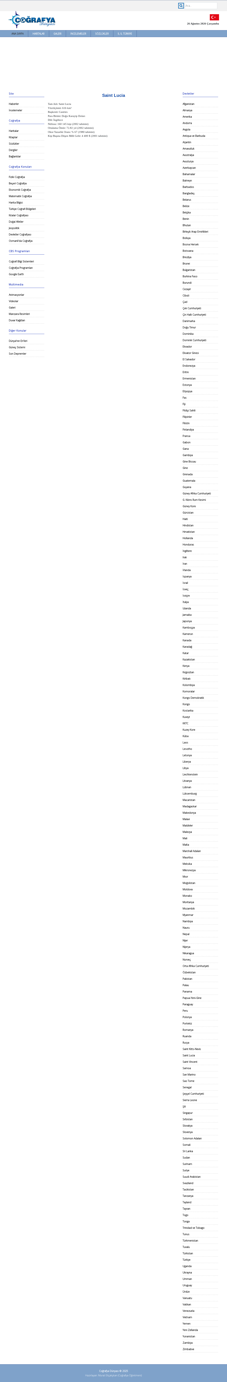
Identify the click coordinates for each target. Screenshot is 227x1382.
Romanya (188, 1029)
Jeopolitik (14, 228)
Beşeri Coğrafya (18, 183)
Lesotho (187, 749)
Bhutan (187, 225)
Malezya (187, 832)
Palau (186, 985)
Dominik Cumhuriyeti (194, 340)
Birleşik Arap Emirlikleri (195, 231)
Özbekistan (189, 972)
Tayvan (186, 1208)
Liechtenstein (190, 774)
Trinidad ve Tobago (193, 1227)
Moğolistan (189, 883)
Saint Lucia (189, 1055)
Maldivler (188, 825)
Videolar (13, 301)
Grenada (188, 474)
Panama (187, 991)
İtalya (186, 602)
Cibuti (186, 295)
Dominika (188, 333)
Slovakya (187, 1125)
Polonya (187, 1017)
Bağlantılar (15, 156)
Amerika (187, 116)
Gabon (186, 442)
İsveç (185, 589)
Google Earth (16, 274)
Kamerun (188, 634)
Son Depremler (17, 353)
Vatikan (187, 1304)
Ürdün (186, 1291)
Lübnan (187, 787)
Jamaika (187, 614)
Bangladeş (189, 193)
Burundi (187, 282)
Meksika (187, 863)
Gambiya (188, 455)
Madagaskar (190, 806)
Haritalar (39, 33)
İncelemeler (78, 33)
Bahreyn (187, 180)
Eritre (186, 372)
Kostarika (188, 710)
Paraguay (188, 1004)
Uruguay (187, 1285)
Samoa (187, 1068)
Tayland (187, 1202)
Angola (186, 129)
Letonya (187, 755)
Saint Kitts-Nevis (192, 1049)
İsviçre (186, 595)
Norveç (187, 959)
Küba (186, 736)
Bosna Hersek (191, 244)
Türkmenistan (190, 1240)
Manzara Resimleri (19, 314)
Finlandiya (188, 429)
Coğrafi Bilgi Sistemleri (21, 261)
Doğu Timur (189, 327)
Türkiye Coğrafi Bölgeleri (22, 209)
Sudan (186, 1157)
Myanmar (188, 915)
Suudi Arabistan (192, 1176)
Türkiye (186, 1259)
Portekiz (187, 1023)
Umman (187, 1279)
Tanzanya (188, 1196)
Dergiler (13, 150)
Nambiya (188, 921)
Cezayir (187, 289)
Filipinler (187, 416)
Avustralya (188, 155)
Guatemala (189, 480)
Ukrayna (187, 1272)
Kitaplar (13, 137)
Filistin (186, 423)
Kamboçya (189, 627)
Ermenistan (189, 378)
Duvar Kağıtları (17, 320)
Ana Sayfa (18, 33)
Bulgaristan (189, 270)
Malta (186, 844)
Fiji (184, 404)
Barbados (188, 187)
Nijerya (186, 946)
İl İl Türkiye (125, 33)
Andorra (187, 123)
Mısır (185, 876)
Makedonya (189, 812)
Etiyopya (187, 391)
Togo (185, 1215)
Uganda (187, 1266)
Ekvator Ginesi (191, 353)
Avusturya (188, 161)
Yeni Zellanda (190, 1330)
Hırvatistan (189, 531)
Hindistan (188, 525)
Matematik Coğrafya (20, 196)
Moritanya (188, 902)
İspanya (187, 576)
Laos (185, 742)
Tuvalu (186, 1247)
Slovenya (188, 1132)
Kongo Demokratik (193, 697)
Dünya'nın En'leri (18, 341)
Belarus (187, 199)
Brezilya (187, 257)
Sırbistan (188, 1119)
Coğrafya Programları (21, 267)
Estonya (187, 385)
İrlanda (187, 570)
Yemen (186, 1323)
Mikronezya (189, 870)
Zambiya (188, 1342)
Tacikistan (188, 1189)
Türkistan (188, 1253)
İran (185, 563)
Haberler (14, 104)
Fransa (186, 436)
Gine (185, 468)
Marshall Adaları (192, 851)
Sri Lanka (188, 1151)
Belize (186, 206)
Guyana (187, 487)
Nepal (186, 934)
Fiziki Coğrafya (17, 177)
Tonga (186, 1221)
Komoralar (189, 691)
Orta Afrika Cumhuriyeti (196, 966)
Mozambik (189, 908)
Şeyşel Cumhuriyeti (193, 1093)
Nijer (185, 940)
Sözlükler (102, 33)
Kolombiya (189, 685)
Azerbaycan (189, 167)
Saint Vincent (190, 1061)
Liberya (187, 761)
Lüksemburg (190, 793)
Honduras (188, 544)
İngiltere (187, 551)
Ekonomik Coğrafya (20, 189)
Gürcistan (188, 512)
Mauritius (188, 857)
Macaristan (189, 800)
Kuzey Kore (189, 729)
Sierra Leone (190, 1100)
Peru (185, 1010)
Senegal (187, 1087)
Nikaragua (188, 953)
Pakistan (187, 978)
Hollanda (188, 538)
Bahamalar (189, 174)
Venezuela (188, 1310)
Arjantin (187, 142)
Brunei (186, 263)
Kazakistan (189, 659)
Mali (185, 838)
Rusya (186, 1042)
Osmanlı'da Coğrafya (20, 240)
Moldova (188, 889)
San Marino (189, 1074)
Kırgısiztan (188, 672)
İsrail (185, 582)
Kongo (186, 704)
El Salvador (189, 359)
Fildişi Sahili (189, 410)
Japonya (187, 621)
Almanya (187, 110)
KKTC (185, 723)
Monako (187, 895)
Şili (184, 1106)
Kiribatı (186, 678)
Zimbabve (188, 1349)
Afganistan (188, 104)
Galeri (57, 33)
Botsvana (188, 250)
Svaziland (188, 1183)
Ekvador (187, 346)
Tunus (186, 1234)
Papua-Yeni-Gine (192, 998)
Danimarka (189, 321)
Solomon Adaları (192, 1138)
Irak (185, 557)
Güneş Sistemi (17, 347)
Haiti (185, 519)
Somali (186, 1144)
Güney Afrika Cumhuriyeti (197, 493)
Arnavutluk (188, 148)
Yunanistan (189, 1336)
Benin (186, 218)
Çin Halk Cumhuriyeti (194, 314)
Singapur (188, 1113)
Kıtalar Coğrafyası (18, 215)
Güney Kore (189, 506)
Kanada (187, 640)
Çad (185, 302)
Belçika (187, 212)
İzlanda (187, 608)
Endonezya (189, 365)
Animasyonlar (16, 294)
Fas (185, 397)
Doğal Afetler (16, 221)
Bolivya (186, 238)
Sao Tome (188, 1081)
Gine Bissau (189, 461)
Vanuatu (187, 1298)
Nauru (186, 927)
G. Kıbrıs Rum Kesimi (194, 499)
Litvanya (187, 780)
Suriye (186, 1170)
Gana (186, 448)
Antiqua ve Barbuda (194, 135)
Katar (186, 653)
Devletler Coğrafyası (20, 234)
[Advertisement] (113, 64)
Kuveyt (186, 717)
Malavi (186, 819)
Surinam (187, 1164)
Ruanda (187, 1036)
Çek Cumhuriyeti (192, 308)
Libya (186, 768)
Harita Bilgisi (16, 202)
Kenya (186, 665)
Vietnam (187, 1317)
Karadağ (187, 646)
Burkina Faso (190, 276)
